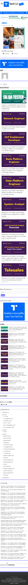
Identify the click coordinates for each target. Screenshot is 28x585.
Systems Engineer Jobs (8, 472)
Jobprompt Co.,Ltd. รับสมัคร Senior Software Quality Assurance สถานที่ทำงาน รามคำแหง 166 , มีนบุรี (17, 388)
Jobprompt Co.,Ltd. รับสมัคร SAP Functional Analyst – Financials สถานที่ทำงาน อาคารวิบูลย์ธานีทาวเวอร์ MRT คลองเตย (14, 236)
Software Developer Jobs (8, 468)
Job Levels (4, 414)
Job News (4, 430)
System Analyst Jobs (7, 470)
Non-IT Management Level (9, 425)
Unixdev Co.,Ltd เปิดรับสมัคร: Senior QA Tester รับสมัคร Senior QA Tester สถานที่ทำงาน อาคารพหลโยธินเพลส (14, 106)
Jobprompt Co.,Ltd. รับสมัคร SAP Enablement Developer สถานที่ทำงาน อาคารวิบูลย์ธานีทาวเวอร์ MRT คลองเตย (13, 148)
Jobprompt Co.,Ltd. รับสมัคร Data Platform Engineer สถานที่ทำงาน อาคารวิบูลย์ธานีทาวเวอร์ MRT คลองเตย (13, 192)
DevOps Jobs (6, 442)
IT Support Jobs (6, 453)
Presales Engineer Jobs (8, 459)
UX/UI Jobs (5, 475)
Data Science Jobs (7, 438)
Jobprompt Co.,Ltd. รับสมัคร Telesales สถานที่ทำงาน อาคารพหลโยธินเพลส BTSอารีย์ (18, 382)
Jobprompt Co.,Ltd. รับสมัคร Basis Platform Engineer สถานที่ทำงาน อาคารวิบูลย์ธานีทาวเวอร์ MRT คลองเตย (13, 170)
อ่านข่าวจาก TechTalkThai (7, 565)
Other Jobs (5, 457)
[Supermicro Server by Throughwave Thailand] (14, 17)
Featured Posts (5, 412)
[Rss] (11, 577)
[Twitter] (13, 577)
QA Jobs (5, 464)
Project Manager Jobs (8, 462)
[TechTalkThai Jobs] (14, 4)
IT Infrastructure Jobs (8, 444)
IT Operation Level (7, 420)
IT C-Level (5, 416)
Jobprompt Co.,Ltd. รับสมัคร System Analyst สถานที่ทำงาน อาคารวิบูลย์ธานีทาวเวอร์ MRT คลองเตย (13, 214)
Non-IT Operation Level (8, 427)
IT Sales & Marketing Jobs (9, 449)
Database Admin (7, 440)
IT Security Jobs (6, 451)
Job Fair (5, 431)
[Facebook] (12, 577)
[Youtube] (16, 577)
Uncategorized (5, 477)
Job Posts (4, 434)
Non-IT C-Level (6, 423)
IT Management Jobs (8, 446)
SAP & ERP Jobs (7, 466)
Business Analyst (7, 436)
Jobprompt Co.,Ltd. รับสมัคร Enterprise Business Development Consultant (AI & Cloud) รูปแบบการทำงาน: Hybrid (13, 539)
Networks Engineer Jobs (8, 455)
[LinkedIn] (15, 577)
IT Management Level (8, 418)
